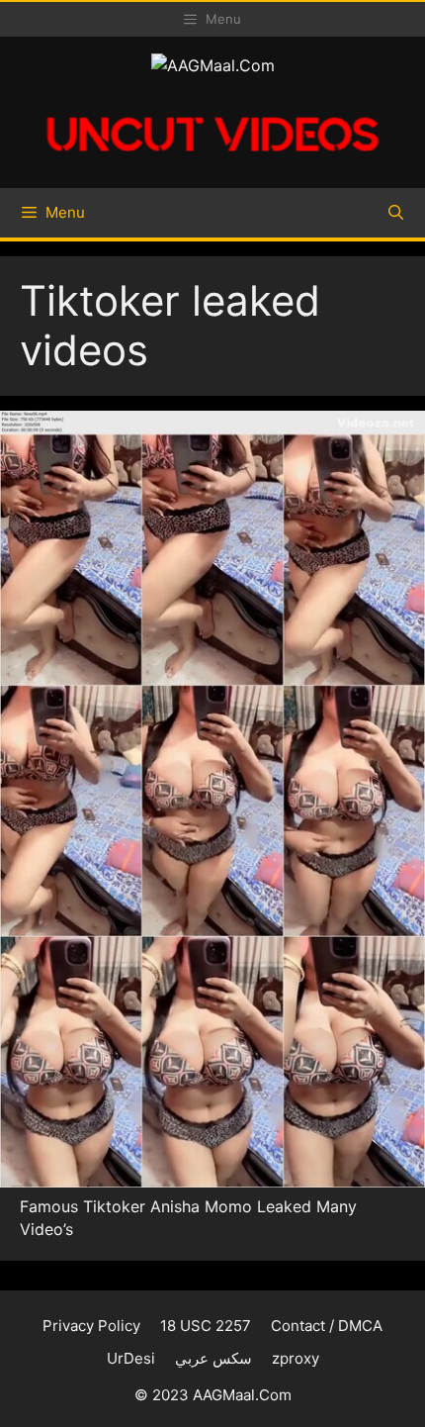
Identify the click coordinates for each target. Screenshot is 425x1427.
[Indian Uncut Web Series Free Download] (212, 161)
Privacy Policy (91, 1325)
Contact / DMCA (326, 1325)
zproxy (295, 1358)
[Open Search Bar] (396, 213)
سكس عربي (213, 1358)
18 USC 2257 (205, 1325)
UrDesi (131, 1358)
